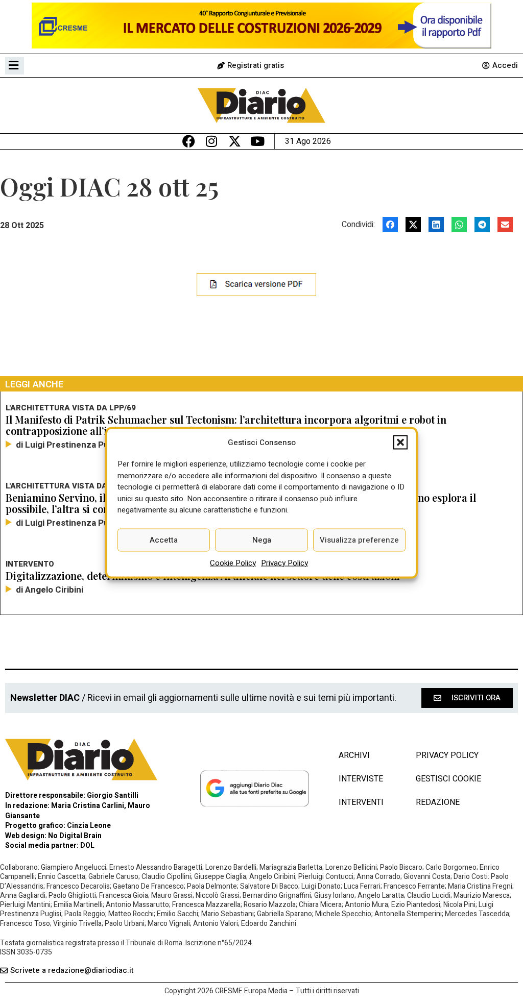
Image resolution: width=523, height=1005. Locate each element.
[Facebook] (188, 141)
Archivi (354, 755)
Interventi (361, 802)
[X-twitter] (234, 141)
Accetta (164, 540)
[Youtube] (257, 141)
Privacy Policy (284, 562)
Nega (261, 540)
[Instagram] (211, 141)
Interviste (361, 779)
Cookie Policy (233, 562)
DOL (87, 845)
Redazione (438, 802)
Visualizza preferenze (359, 540)
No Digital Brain (75, 835)
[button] (400, 442)
